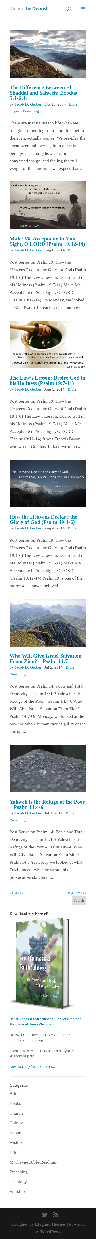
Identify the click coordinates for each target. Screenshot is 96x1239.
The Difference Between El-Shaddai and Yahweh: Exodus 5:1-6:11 (43, 93)
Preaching (31, 111)
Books (15, 1103)
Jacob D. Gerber (28, 104)
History (16, 1142)
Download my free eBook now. (32, 1066)
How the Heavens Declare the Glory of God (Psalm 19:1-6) (43, 519)
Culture (16, 1122)
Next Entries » (76, 893)
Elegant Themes (50, 1224)
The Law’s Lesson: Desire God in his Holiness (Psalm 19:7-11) (47, 380)
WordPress (50, 1231)
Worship (17, 1191)
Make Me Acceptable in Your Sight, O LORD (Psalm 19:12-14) (47, 241)
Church (16, 1113)
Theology (18, 1181)
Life (13, 1152)
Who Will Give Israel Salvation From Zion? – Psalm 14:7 (45, 658)
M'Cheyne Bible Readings (33, 1162)
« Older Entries (19, 893)
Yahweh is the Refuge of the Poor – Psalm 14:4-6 (47, 804)
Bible (73, 104)
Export (15, 111)
